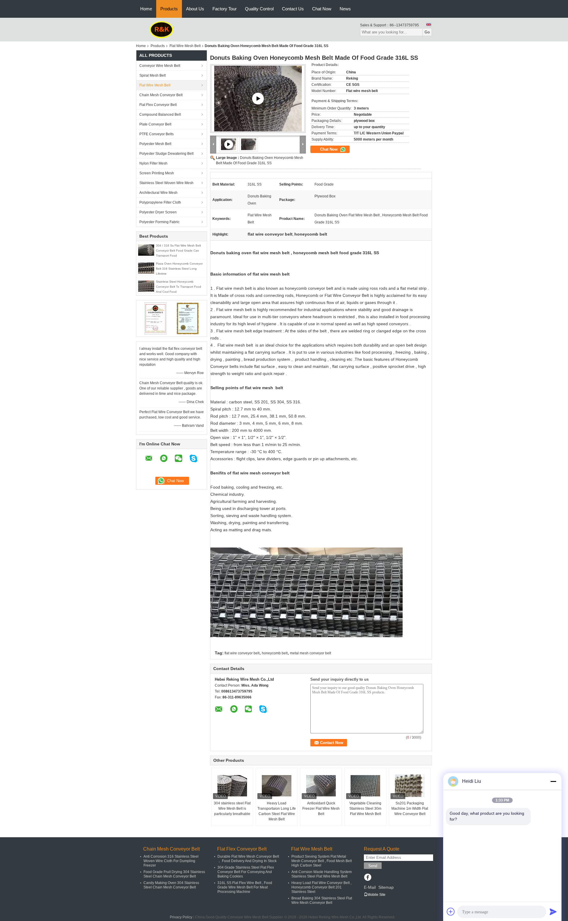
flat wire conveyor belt (242, 653)
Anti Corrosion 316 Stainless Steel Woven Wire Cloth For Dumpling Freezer (171, 860)
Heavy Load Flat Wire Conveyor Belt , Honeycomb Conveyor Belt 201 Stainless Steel (321, 887)
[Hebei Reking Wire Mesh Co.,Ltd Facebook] (367, 877)
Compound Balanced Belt (160, 114)
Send (372, 866)
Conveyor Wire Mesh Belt (159, 66)
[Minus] (553, 781)
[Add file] (451, 911)
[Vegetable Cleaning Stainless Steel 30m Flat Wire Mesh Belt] (365, 786)
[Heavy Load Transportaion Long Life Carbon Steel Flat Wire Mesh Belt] (276, 786)
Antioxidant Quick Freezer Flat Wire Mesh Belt (321, 808)
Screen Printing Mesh (156, 173)
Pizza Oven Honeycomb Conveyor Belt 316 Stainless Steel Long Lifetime (179, 268)
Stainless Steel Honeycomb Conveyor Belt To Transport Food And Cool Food (178, 286)
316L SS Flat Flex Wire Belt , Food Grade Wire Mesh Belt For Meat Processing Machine (244, 887)
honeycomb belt (275, 653)
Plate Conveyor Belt (155, 124)
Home (146, 8)
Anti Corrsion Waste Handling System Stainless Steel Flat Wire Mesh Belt (321, 874)
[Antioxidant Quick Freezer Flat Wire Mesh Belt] (321, 786)
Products (169, 8)
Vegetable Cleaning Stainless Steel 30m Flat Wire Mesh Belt (365, 808)
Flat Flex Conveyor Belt (158, 105)
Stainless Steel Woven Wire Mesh (166, 183)
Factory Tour (224, 8)
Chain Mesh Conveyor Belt (161, 95)
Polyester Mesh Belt (155, 144)
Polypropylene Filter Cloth (160, 202)
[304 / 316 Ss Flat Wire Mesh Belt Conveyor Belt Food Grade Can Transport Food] (146, 250)
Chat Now (321, 9)
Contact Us (293, 8)
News (345, 8)
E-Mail (370, 887)
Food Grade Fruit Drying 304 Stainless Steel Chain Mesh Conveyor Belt (174, 874)
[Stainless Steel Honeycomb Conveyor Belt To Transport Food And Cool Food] (146, 286)
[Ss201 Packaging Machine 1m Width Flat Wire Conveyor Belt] (409, 786)
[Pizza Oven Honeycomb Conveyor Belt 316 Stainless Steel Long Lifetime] (146, 268)
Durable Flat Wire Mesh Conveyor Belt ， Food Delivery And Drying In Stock (248, 858)
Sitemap (386, 887)
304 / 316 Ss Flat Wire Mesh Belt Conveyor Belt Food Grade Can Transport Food (178, 250)
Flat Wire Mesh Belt (185, 46)
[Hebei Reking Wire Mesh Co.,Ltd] (161, 29)
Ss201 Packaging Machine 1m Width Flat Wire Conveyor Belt (409, 808)
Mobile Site (376, 895)
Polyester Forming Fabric (159, 222)
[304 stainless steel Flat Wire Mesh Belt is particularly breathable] (232, 786)
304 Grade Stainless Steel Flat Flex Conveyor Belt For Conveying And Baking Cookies (245, 871)
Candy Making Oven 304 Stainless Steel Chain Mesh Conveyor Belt (171, 885)
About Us (195, 8)
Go (427, 32)
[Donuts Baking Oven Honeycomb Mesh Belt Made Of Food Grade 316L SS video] (258, 98)
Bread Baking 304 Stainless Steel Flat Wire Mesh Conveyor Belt (321, 900)
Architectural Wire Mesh (158, 193)
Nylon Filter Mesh (153, 163)
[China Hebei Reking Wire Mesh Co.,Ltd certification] (155, 318)
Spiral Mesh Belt (152, 75)
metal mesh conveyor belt (310, 653)
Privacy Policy (181, 917)
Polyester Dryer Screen (158, 212)
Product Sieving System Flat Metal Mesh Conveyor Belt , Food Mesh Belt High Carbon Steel (321, 860)
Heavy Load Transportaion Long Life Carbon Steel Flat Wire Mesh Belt (276, 811)
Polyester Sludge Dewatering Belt (166, 154)
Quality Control (259, 8)
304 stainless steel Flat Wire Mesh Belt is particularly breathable (232, 808)
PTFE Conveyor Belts (156, 134)
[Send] (553, 911)
